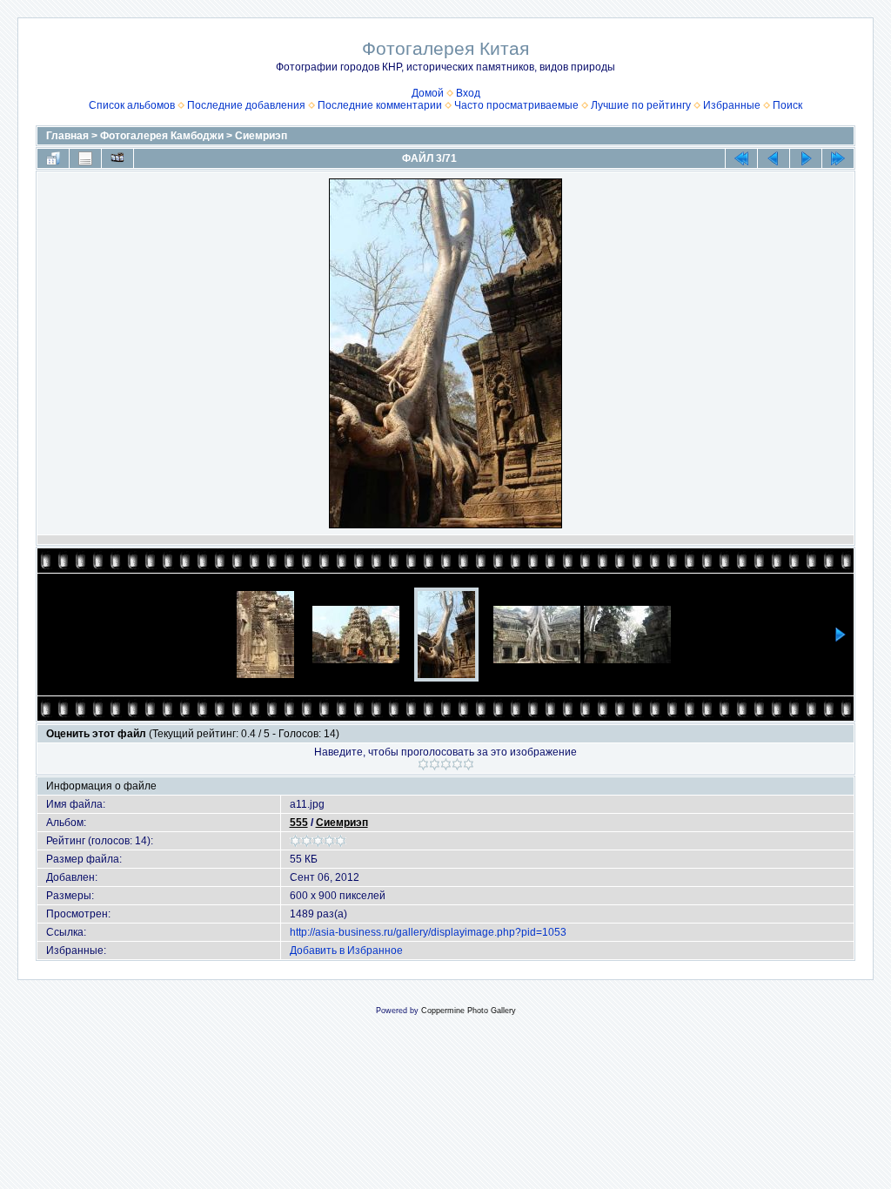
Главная (67, 136)
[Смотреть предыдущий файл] (773, 158)
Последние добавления (246, 105)
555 (299, 822)
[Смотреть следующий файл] (805, 158)
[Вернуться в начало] (741, 158)
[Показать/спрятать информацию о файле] (85, 158)
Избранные (731, 105)
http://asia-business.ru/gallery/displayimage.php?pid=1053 (428, 932)
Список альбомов (132, 105)
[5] (468, 764)
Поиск (787, 105)
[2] (434, 764)
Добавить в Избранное (346, 950)
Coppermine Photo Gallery (468, 1010)
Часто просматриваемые (516, 105)
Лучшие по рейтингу (641, 105)
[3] (446, 764)
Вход (468, 93)
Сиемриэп (261, 136)
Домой (428, 93)
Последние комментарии (380, 105)
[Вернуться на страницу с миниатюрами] (53, 158)
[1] (423, 764)
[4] (457, 764)
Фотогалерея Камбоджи (162, 136)
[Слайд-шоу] (117, 158)
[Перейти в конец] (838, 158)
